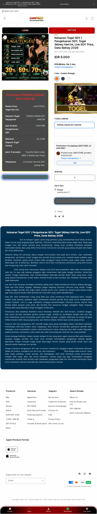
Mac (7, 397)
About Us (74, 397)
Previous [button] (3, 4)
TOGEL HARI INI (12, 419)
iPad (7, 402)
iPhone (9, 406)
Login (29, 511)
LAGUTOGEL (64, 4)
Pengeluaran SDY (12, 240)
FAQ (50, 415)
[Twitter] (60, 217)
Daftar (48, 511)
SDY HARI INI (75, 409)
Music (8, 428)
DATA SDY (61, 133)
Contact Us (53, 410)
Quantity (58, 172)
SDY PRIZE (31, 406)
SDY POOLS (11, 424)
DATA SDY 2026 (12, 415)
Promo (10, 511)
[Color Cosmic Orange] (56, 78)
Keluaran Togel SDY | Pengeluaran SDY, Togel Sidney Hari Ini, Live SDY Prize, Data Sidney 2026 (22, 4)
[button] (5, 18)
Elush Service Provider (36, 410)
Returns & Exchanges (57, 406)
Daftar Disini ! (23, 6)
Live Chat (87, 511)
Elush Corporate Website (80, 413)
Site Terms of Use (56, 424)
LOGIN (25, 30)
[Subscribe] (42, 481)
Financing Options (34, 415)
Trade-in (30, 419)
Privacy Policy (54, 419)
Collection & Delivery (57, 402)
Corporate (31, 402)
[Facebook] (56, 217)
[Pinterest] (63, 217)
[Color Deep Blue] (63, 79)
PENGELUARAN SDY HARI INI (69, 125)
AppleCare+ (32, 397)
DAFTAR (72, 30)
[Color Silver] (69, 79)
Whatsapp (68, 511)
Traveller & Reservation (37, 424)
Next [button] (94, 4)
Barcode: (72, 52)
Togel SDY (9, 270)
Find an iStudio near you (78, 403)
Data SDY (60, 351)
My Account (53, 397)
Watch (8, 410)
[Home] (36, 18)
